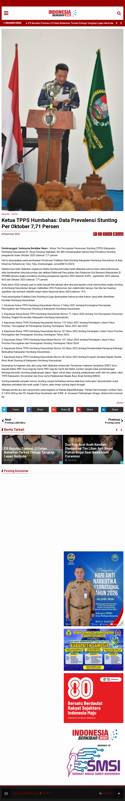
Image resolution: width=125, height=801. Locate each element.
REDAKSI (46, 793)
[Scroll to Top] (118, 793)
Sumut (119, 402)
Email (120, 234)
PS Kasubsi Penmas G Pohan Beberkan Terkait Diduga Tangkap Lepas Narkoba (70, 23)
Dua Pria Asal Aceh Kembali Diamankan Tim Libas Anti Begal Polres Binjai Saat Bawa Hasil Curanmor (89, 450)
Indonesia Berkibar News (26, 793)
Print (108, 234)
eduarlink (107, 793)
